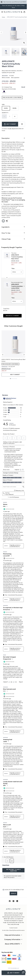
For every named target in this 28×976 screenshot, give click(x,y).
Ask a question (15, 77)
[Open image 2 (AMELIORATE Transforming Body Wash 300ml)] (15, 52)
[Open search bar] (4, 11)
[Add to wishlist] (22, 124)
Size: (3, 104)
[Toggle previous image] (1, 32)
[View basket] (24, 11)
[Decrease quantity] (4, 116)
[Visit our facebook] (10, 901)
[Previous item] (3, 354)
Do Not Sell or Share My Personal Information (13, 930)
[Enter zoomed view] (24, 42)
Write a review (6, 77)
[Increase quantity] (14, 116)
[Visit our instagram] (13, 901)
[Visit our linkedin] (17, 901)
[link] (21, 11)
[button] (23, 972)
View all (23, 87)
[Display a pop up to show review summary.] (14, 366)
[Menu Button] (1, 11)
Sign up (13, 893)
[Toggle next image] (25, 32)
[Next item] (24, 354)
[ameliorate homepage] (13, 12)
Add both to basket (12, 315)
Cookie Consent (13, 928)
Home (3, 17)
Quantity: (5, 112)
